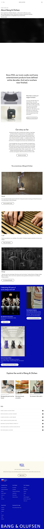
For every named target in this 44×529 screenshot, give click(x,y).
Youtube (2, 515)
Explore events (5, 322)
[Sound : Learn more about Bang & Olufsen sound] (22, 183)
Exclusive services (3, 487)
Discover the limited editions (34, 318)
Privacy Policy (15, 495)
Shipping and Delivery (4, 489)
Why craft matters (7, 242)
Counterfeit (14, 489)
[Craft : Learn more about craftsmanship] (22, 222)
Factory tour (25, 500)
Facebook (2, 507)
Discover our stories (22, 155)
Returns (2, 491)
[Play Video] (22, 259)
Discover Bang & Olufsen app (17, 507)
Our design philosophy (7, 280)
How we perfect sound (7, 203)
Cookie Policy (14, 493)
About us (25, 487)
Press (24, 495)
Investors (25, 491)
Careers (25, 493)
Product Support (3, 493)
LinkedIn (2, 511)
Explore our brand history (32, 118)
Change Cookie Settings (16, 491)
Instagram (2, 509)
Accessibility (14, 487)
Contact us (2, 495)
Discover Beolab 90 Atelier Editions (10, 364)
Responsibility (26, 489)
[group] (11, 107)
